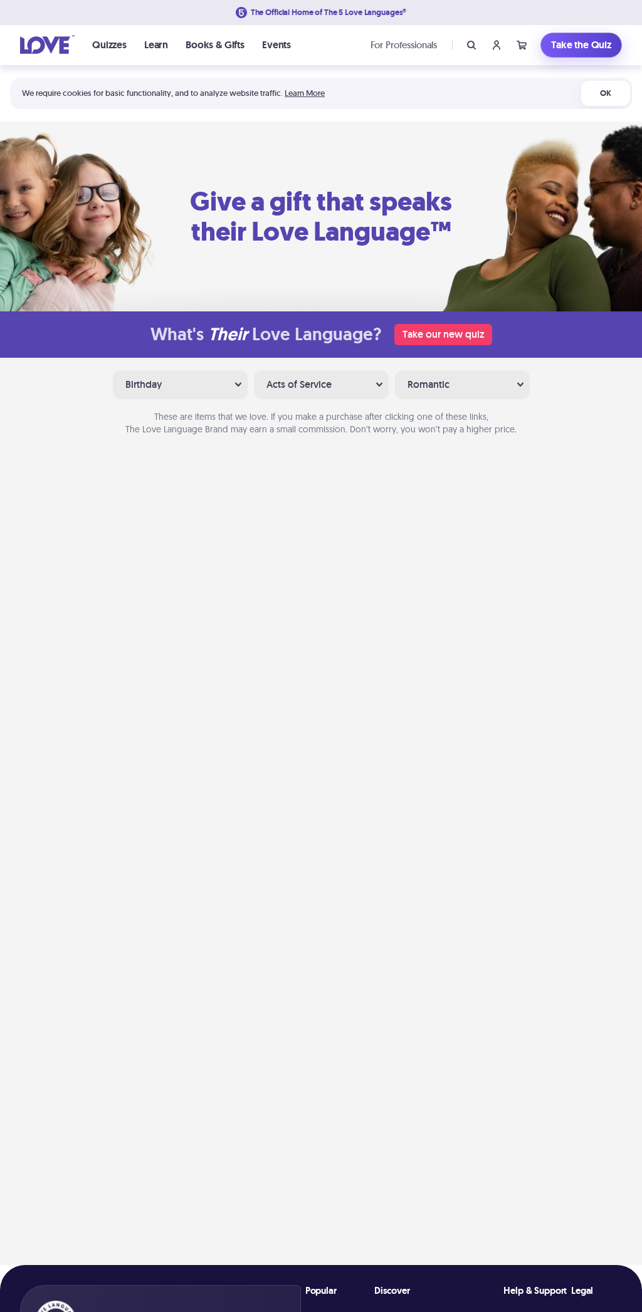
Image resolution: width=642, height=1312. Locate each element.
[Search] (471, 45)
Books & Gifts (215, 44)
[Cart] (521, 45)
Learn (156, 44)
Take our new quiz (443, 334)
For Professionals (404, 45)
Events (276, 44)
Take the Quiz (581, 44)
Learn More (305, 93)
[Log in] (496, 45)
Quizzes (109, 44)
